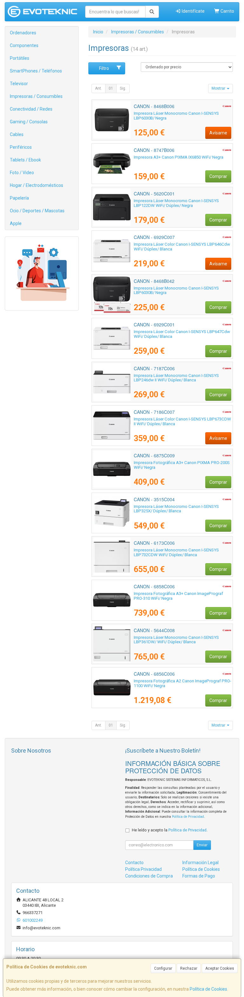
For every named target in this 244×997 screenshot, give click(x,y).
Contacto (134, 862)
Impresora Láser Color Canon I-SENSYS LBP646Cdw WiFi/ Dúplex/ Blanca (182, 246)
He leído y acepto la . (169, 830)
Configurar (163, 968)
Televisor (19, 83)
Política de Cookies (208, 989)
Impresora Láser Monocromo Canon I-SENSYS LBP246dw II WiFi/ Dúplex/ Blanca (176, 378)
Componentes (24, 45)
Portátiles (19, 58)
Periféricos (21, 147)
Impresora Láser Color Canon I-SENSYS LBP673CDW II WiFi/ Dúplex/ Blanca (182, 421)
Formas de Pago (198, 875)
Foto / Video (22, 172)
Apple (16, 223)
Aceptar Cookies (219, 968)
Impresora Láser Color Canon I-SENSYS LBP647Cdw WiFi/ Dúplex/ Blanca (182, 334)
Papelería (19, 198)
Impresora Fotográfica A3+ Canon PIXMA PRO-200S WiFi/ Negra (182, 465)
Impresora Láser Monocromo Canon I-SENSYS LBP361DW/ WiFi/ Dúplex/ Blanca (176, 640)
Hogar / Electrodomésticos (36, 185)
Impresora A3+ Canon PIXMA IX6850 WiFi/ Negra (178, 157)
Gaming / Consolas (29, 121)
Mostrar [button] (219, 88)
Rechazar (188, 968)
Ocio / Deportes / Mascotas (37, 210)
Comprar (218, 176)
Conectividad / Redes (31, 109)
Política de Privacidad (188, 816)
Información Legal (200, 862)
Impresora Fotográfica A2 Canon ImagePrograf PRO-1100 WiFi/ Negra (182, 683)
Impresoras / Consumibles (36, 96)
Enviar (202, 845)
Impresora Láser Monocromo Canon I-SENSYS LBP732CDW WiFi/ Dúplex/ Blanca (176, 552)
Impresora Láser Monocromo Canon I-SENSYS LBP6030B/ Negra (176, 115)
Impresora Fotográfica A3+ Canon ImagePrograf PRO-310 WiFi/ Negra (178, 596)
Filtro (104, 68)
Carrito (227, 11)
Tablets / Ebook (25, 159)
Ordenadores (23, 32)
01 (111, 88)
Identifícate (193, 11)
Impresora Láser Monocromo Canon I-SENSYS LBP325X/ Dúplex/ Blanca (176, 509)
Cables (17, 134)
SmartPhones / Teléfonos (36, 70)
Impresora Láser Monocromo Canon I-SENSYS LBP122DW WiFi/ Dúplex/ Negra (176, 203)
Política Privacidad (143, 869)
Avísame (218, 132)
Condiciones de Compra (149, 875)
